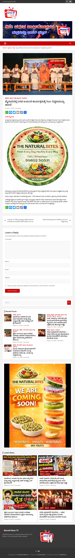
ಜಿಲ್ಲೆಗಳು (7, 98)
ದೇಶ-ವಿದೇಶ (57, 314)
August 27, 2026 (17, 325)
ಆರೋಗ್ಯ (48, 314)
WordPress (63, 555)
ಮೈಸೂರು (19, 98)
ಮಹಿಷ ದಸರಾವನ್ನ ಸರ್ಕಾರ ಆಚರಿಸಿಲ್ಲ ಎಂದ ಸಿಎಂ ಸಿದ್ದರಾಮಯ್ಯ (55, 220)
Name (7, 261)
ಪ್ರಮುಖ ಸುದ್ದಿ (13, 98)
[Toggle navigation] (5, 43)
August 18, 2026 (17, 342)
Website (7, 277)
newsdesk (18, 108)
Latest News (9, 453)
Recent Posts (11, 311)
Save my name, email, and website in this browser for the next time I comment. (31, 286)
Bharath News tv (24, 555)
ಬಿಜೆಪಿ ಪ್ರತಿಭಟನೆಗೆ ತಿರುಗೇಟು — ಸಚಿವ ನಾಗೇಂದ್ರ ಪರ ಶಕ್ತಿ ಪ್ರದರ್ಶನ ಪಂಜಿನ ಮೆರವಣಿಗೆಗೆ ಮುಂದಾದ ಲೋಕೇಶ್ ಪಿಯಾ (58, 335)
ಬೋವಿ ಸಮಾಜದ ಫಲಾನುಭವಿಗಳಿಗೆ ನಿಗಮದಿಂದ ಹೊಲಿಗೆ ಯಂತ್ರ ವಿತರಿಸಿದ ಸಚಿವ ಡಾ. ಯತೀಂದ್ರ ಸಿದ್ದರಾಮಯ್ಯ (24, 352)
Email (7, 269)
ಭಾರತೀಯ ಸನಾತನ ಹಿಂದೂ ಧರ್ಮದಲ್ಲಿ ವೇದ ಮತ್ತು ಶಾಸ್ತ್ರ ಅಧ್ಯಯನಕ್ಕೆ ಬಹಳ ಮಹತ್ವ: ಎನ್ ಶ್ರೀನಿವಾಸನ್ (23, 320)
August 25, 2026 (51, 327)
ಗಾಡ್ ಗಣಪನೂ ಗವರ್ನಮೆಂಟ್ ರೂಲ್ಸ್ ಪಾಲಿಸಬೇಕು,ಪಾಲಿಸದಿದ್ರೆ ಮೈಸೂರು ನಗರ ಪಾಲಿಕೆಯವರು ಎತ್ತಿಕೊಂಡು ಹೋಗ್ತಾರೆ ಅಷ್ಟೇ (57, 321)
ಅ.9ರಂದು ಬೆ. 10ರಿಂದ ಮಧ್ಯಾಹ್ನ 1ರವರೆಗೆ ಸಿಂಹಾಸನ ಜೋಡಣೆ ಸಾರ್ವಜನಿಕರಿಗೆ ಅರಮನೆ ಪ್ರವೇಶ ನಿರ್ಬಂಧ (20, 220)
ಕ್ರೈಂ (18, 330)
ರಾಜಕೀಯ (24, 98)
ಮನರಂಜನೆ (49, 316)
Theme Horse (41, 555)
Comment (8, 239)
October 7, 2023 (9, 108)
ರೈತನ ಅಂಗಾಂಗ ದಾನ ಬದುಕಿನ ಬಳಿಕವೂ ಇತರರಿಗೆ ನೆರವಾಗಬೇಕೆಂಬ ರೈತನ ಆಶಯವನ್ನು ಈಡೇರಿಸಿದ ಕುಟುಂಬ (24, 336)
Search (69, 303)
